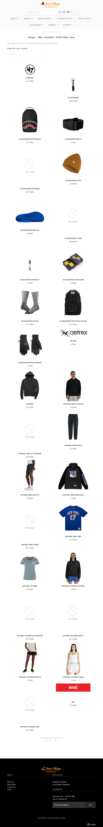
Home (44, 32)
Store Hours (11, 784)
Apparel (52, 25)
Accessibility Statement (61, 784)
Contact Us (11, 787)
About (14, 18)
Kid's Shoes (84, 18)
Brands (27, 18)
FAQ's (9, 790)
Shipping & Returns (60, 782)
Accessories (36, 25)
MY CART (65, 12)
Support (67, 25)
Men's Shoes (44, 18)
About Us (10, 782)
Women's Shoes (64, 18)
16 (56, 740)
